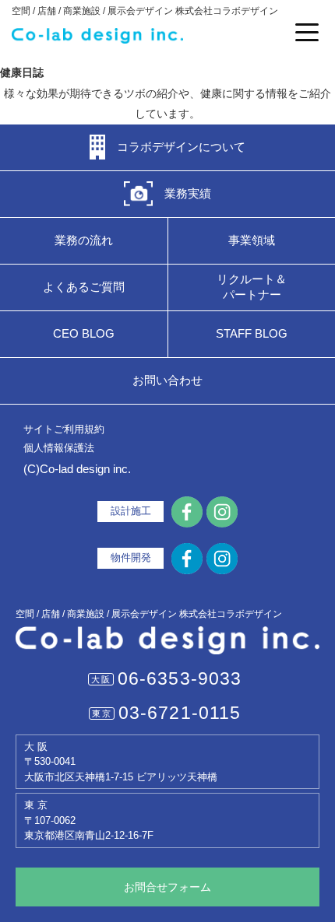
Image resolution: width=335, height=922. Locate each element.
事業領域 (251, 240)
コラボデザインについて (181, 146)
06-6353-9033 (180, 678)
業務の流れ (84, 240)
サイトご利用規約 (63, 429)
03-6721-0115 (180, 713)
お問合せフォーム (167, 887)
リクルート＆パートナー (252, 286)
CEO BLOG (84, 333)
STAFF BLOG (251, 333)
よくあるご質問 (84, 286)
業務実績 (187, 193)
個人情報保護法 (58, 448)
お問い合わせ (167, 380)
